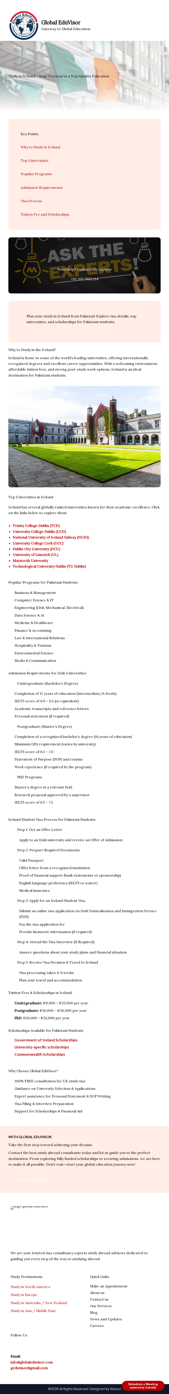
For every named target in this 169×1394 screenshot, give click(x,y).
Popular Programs (36, 174)
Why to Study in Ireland (40, 147)
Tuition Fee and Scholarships (45, 214)
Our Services (101, 1306)
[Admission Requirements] (23, 182)
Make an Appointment (108, 1286)
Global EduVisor (60, 22)
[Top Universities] (23, 155)
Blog (93, 1312)
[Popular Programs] (23, 168)
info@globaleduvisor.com (32, 1362)
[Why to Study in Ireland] (23, 141)
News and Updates (106, 1319)
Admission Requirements (42, 187)
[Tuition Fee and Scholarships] (23, 209)
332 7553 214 (20, 5)
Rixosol (115, 1389)
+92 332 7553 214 (84, 279)
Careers (97, 1325)
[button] (159, 25)
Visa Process (31, 201)
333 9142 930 (49, 5)
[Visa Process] (23, 195)
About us (97, 1292)
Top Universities (34, 160)
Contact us (99, 1299)
